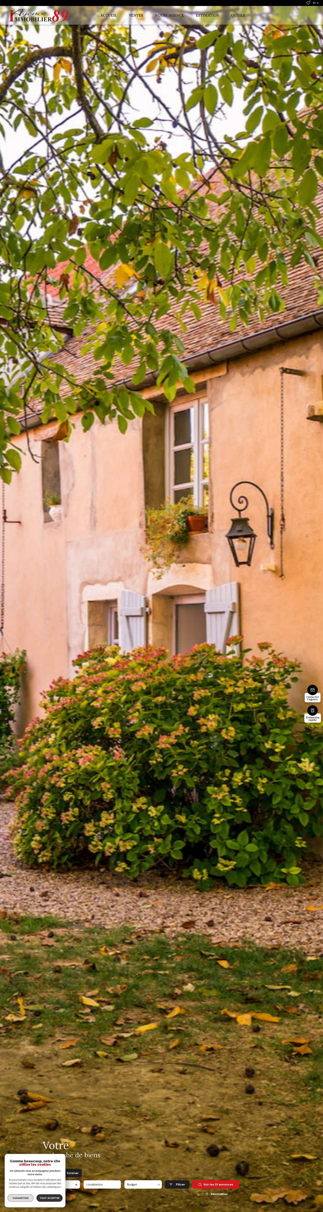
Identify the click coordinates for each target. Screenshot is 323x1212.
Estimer (73, 1173)
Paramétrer (21, 1198)
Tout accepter (49, 1198)
